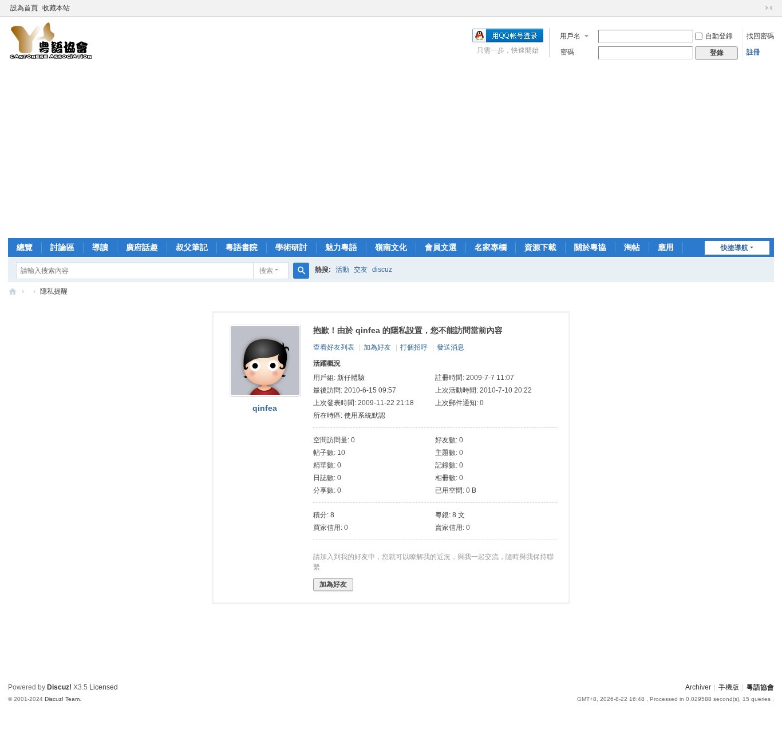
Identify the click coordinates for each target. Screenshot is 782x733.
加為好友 (377, 347)
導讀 (100, 247)
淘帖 (632, 247)
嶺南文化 (391, 247)
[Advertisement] (391, 152)
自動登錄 (719, 36)
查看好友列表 (333, 347)
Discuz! (59, 687)
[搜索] (301, 271)
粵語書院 (242, 247)
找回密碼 (760, 36)
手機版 (728, 687)
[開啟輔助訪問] (758, 8)
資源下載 (540, 247)
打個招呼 (414, 347)
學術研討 (291, 247)
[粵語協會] (51, 41)
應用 (666, 247)
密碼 (567, 52)
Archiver (698, 687)
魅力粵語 (341, 247)
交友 (361, 270)
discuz (382, 270)
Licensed (103, 687)
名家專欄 (491, 247)
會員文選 (441, 247)
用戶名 (570, 36)
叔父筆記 (192, 247)
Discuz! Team (62, 699)
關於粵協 (590, 247)
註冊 (753, 52)
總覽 (25, 247)
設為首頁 (24, 8)
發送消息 (450, 347)
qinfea (264, 408)
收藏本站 (56, 8)
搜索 (266, 271)
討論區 (62, 247)
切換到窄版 (769, 8)
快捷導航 (734, 248)
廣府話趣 (142, 247)
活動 (342, 270)
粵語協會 (12, 291)
